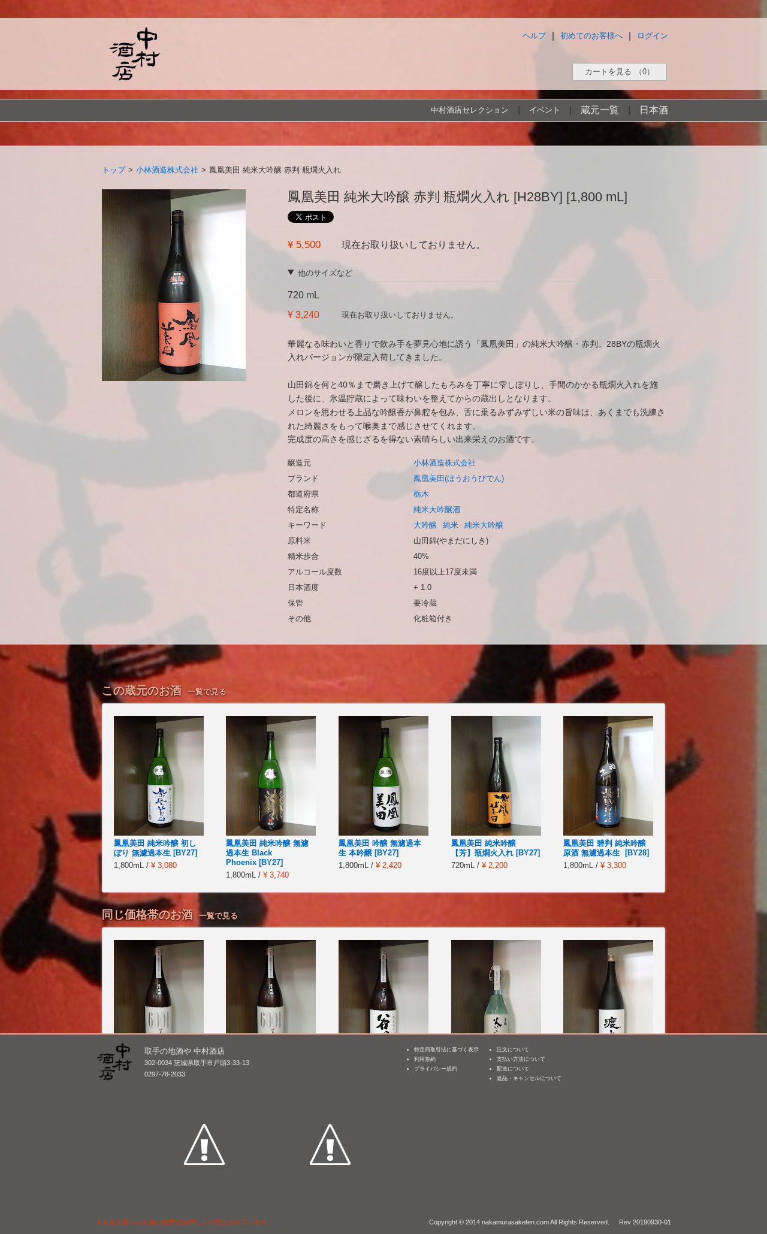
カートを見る (619, 71)
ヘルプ (534, 35)
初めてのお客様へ (591, 35)
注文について (513, 1049)
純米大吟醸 (483, 525)
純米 (450, 525)
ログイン (652, 35)
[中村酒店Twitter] (330, 1089)
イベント (544, 109)
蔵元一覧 (600, 110)
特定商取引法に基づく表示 (446, 1049)
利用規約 (425, 1059)
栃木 (421, 493)
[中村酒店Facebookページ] (204, 1089)
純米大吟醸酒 (436, 509)
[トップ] (134, 53)
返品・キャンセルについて (529, 1078)
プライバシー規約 (435, 1069)
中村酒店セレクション (470, 109)
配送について (513, 1069)
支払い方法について (521, 1059)
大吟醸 (425, 525)
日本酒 (653, 110)
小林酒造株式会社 (167, 169)
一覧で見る (207, 691)
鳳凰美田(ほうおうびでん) (458, 478)
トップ (113, 169)
